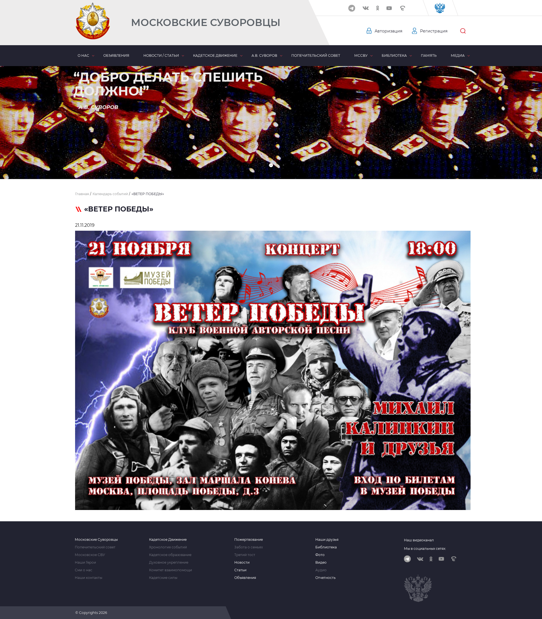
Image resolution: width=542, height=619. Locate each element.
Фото (320, 555)
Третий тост (244, 555)
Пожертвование (248, 539)
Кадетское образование (170, 555)
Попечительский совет (315, 55)
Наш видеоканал (419, 540)
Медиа (458, 55)
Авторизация (388, 31)
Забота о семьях (248, 547)
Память (429, 55)
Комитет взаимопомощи (170, 570)
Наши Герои (85, 562)
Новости (242, 562)
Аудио (321, 570)
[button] (271, 165)
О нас (83, 55)
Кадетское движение (215, 55)
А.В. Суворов (264, 55)
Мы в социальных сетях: (425, 548)
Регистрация (433, 31)
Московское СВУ (90, 555)
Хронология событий (168, 547)
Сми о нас (83, 570)
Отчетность (325, 577)
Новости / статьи (161, 55)
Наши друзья (326, 539)
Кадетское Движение (168, 539)
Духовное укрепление (168, 562)
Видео (321, 562)
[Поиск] (462, 31)
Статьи (240, 570)
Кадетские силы (163, 577)
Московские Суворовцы (205, 22)
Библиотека (394, 55)
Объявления (116, 55)
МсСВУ (361, 55)
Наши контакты (88, 577)
